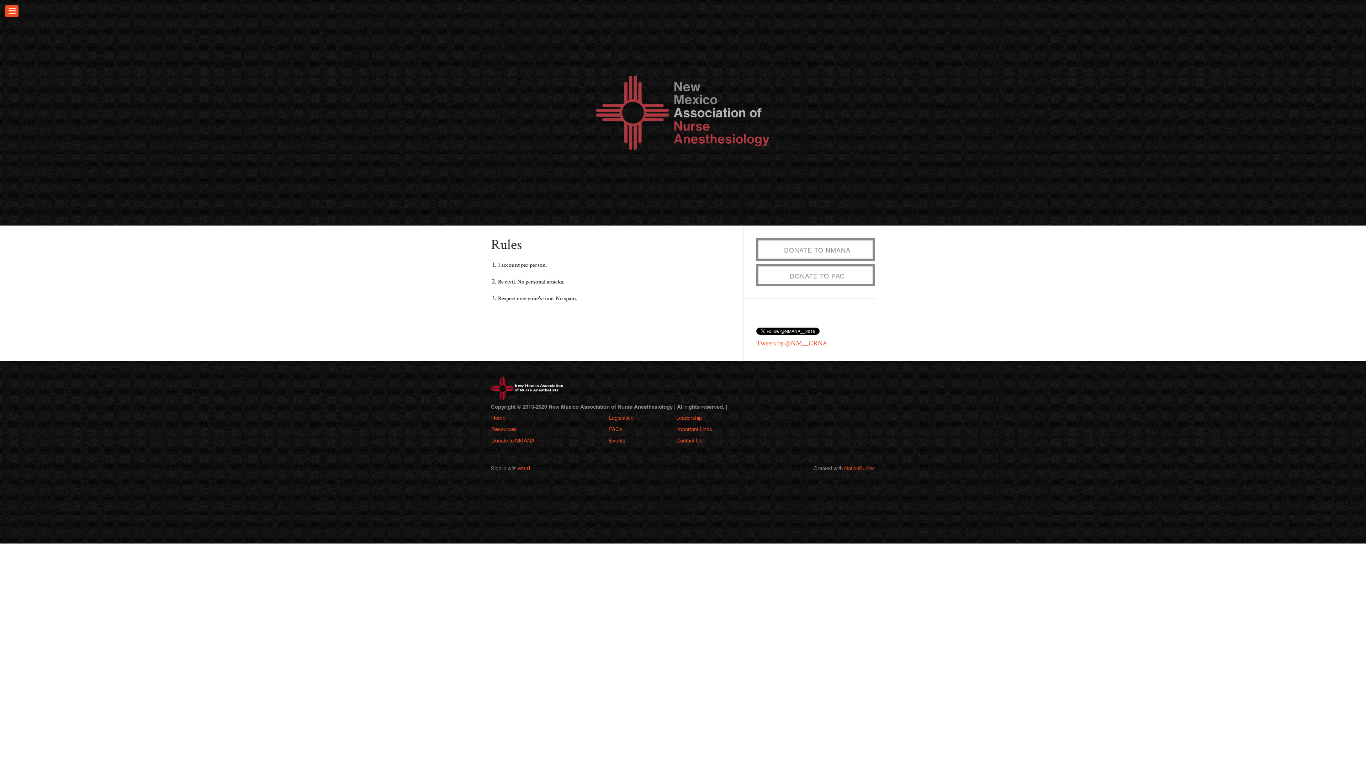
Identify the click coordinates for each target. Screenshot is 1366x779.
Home (498, 417)
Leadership (689, 417)
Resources (504, 429)
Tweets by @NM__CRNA (791, 343)
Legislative (621, 417)
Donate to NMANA (817, 249)
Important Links (694, 429)
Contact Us (689, 440)
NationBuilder (859, 468)
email (524, 468)
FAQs (616, 429)
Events (617, 440)
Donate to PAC (817, 275)
